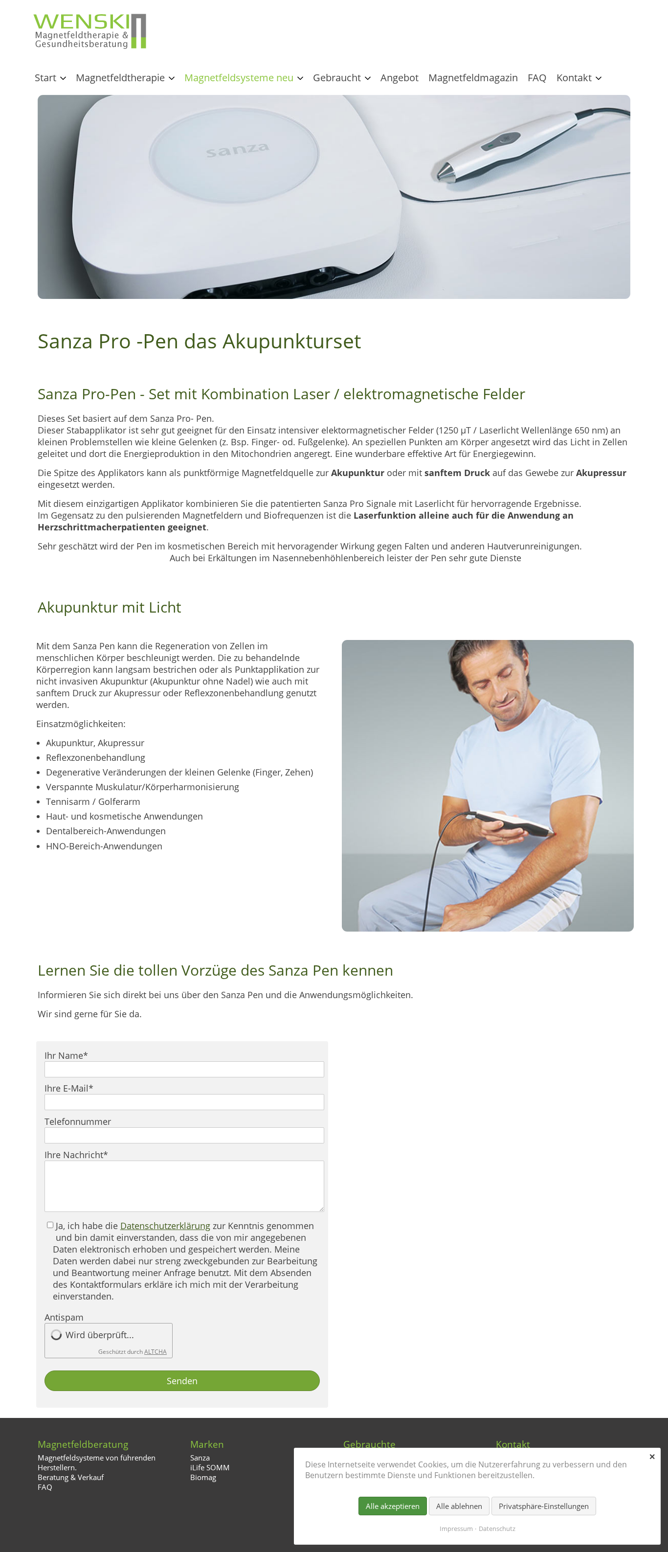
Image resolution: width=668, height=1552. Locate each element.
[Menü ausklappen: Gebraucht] (368, 78)
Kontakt (574, 77)
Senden (182, 1381)
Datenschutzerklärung (165, 1226)
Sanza (200, 1457)
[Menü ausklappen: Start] (63, 78)
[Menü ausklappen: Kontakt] (598, 78)
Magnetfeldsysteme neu (238, 77)
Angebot (399, 77)
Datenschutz (497, 1528)
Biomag (203, 1477)
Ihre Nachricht (76, 1155)
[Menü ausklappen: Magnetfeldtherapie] (172, 78)
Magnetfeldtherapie (120, 77)
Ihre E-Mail (69, 1088)
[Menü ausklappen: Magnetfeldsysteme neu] (300, 78)
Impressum (456, 1528)
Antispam (64, 1317)
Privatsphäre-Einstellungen (544, 1506)
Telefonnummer (78, 1121)
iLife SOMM (210, 1467)
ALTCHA (155, 1351)
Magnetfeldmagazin (473, 77)
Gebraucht (337, 77)
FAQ (537, 77)
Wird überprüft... (100, 1335)
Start (45, 77)
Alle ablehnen (459, 1506)
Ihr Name (66, 1055)
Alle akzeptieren (393, 1506)
